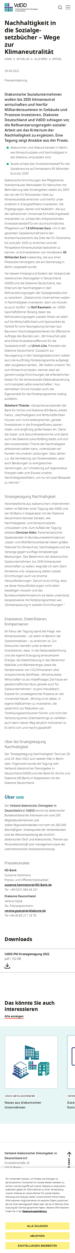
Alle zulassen (37, 1226)
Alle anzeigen (14, 1016)
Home (8, 59)
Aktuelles (23, 59)
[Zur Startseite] (21, 7)
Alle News (41, 59)
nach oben (69, 1165)
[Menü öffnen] (68, 7)
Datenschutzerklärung (34, 1211)
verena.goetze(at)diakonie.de (25, 911)
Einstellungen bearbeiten (37, 1245)
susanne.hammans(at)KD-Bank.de (28, 885)
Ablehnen (37, 1235)
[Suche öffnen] (60, 7)
